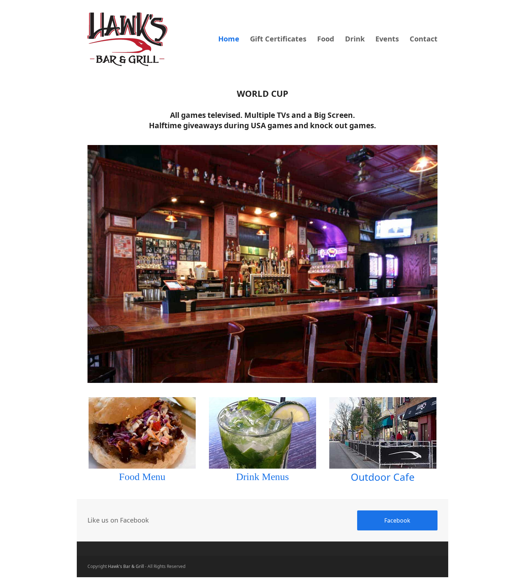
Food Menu (142, 476)
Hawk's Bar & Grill (126, 566)
